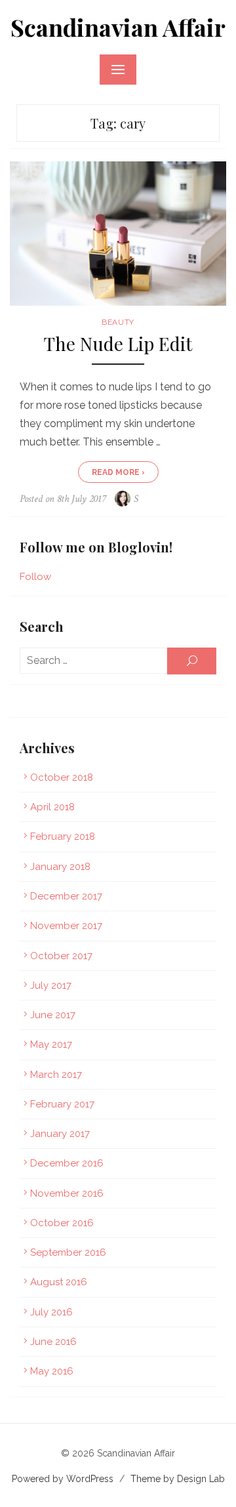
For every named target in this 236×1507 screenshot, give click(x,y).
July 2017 (50, 985)
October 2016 (62, 1223)
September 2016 (68, 1252)
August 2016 (58, 1282)
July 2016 (51, 1312)
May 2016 (51, 1371)
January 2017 (60, 1134)
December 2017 (66, 896)
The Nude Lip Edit (118, 344)
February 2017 (62, 1104)
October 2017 (61, 956)
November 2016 (67, 1193)
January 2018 (60, 867)
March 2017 (56, 1075)
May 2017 (51, 1044)
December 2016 (67, 1163)
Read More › (118, 472)
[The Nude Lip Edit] (118, 233)
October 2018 (61, 777)
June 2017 (52, 1015)
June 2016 (53, 1342)
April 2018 (52, 807)
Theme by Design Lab (177, 1479)
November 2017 (66, 926)
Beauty (118, 322)
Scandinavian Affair (118, 27)
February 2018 (62, 836)
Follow (35, 577)
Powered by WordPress (62, 1479)
